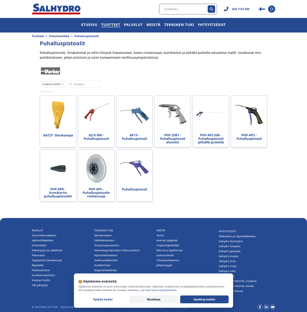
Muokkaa (153, 299)
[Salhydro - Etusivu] (56, 9)
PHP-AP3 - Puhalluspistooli (249, 136)
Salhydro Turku (228, 266)
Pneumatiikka (59, 36)
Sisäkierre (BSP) (51, 84)
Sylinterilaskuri (103, 235)
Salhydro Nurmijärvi (231, 241)
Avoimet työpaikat (166, 240)
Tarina (160, 235)
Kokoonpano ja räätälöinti (47, 250)
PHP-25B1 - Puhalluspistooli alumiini (172, 138)
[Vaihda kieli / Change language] (262, 9)
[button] (110, 25)
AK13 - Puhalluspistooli (134, 136)
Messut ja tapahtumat (169, 250)
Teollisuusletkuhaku (106, 260)
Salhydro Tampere (229, 246)
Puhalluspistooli (134, 189)
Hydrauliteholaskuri (106, 255)
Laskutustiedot (165, 255)
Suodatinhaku (102, 265)
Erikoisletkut (39, 245)
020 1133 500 (240, 9)
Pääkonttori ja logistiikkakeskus (237, 236)
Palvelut (133, 25)
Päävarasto (38, 255)
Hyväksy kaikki (204, 299)
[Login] (271, 9)
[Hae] (211, 9)
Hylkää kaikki (103, 299)
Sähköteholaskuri (104, 240)
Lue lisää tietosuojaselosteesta (158, 290)
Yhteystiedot (212, 25)
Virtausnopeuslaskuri (106, 245)
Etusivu (89, 25)
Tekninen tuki (179, 25)
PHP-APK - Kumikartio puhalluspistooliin (58, 192)
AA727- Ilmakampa (58, 135)
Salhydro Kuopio (228, 256)
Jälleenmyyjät (164, 265)
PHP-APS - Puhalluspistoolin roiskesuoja (96, 192)
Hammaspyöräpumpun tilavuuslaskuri (117, 250)
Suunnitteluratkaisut (44, 235)
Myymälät (37, 265)
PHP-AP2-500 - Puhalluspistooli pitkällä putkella (211, 138)
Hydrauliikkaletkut (42, 240)
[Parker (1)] (50, 71)
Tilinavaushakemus (167, 260)
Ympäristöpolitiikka (167, 245)
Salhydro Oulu (227, 261)
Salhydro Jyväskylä (229, 251)
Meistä (153, 25)
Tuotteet (110, 25)
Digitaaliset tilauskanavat (47, 260)
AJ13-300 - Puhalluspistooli (96, 136)
